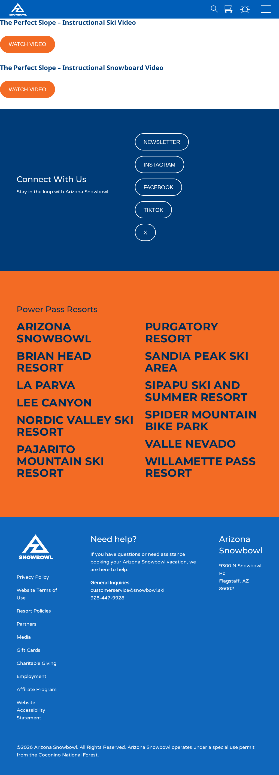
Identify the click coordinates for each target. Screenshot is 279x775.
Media (24, 637)
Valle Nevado (190, 443)
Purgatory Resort (181, 332)
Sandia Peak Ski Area (196, 362)
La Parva (46, 385)
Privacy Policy (33, 577)
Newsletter (162, 142)
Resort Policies (34, 611)
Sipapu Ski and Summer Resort (196, 391)
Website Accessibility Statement (31, 710)
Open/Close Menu (266, 10)
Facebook (158, 187)
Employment (31, 676)
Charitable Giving (36, 663)
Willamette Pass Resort (200, 467)
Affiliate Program (37, 689)
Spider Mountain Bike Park (201, 420)
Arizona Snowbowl (54, 332)
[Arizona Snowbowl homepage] (18, 9)
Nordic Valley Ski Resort (75, 426)
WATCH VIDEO (27, 44)
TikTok (153, 210)
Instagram (159, 165)
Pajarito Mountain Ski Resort (60, 461)
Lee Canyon (54, 402)
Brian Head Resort (54, 362)
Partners (27, 624)
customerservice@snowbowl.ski (127, 590)
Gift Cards (28, 650)
